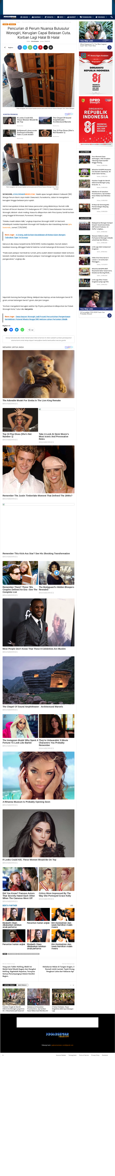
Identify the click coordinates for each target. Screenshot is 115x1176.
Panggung (87, 17)
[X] (25, 47)
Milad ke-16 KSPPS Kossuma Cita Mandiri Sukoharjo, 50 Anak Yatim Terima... (101, 172)
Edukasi (101, 17)
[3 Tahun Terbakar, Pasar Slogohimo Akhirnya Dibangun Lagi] (63, 996)
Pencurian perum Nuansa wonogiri (29, 954)
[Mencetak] (51, 47)
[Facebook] (20, 47)
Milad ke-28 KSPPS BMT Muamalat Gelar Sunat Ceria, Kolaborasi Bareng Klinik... (102, 271)
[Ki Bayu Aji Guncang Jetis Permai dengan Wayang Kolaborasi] (84, 208)
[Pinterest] (40, 47)
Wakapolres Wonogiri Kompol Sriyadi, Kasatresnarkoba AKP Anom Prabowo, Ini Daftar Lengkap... (102, 226)
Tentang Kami (72, 1055)
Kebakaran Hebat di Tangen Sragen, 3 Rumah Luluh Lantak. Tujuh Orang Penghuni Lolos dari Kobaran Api (58, 969)
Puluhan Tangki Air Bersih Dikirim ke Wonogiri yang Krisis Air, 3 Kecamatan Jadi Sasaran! (13, 1009)
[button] (111, 17)
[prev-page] (71, 985)
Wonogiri (17, 22)
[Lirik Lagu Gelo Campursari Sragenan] (84, 250)
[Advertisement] (38, 279)
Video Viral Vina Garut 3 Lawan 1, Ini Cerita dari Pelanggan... (100, 260)
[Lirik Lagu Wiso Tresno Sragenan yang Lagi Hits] (84, 283)
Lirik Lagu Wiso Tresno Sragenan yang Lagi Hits (100, 281)
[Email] (45, 47)
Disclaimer (105, 1055)
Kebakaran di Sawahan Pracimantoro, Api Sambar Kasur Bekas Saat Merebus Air (37, 1009)
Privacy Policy (95, 1055)
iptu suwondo (13, 954)
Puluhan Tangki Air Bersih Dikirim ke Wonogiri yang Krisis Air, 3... (101, 183)
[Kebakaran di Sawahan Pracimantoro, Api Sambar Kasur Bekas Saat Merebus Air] (38, 996)
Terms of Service (84, 1055)
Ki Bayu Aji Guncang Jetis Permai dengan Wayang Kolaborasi (100, 207)
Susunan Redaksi (61, 1055)
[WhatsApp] (30, 47)
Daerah (37, 17)
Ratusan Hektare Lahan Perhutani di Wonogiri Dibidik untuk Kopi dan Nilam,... (102, 238)
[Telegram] (35, 47)
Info (61, 17)
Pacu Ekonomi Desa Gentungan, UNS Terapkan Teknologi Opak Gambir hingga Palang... (101, 160)
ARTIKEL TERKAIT (9, 985)
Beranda (5, 22)
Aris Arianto (35, 41)
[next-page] (73, 985)
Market (72, 17)
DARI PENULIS (22, 985)
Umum (25, 17)
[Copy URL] (56, 47)
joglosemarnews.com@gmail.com (62, 1045)
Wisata (50, 17)
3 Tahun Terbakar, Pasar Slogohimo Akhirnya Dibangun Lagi (62, 1009)
